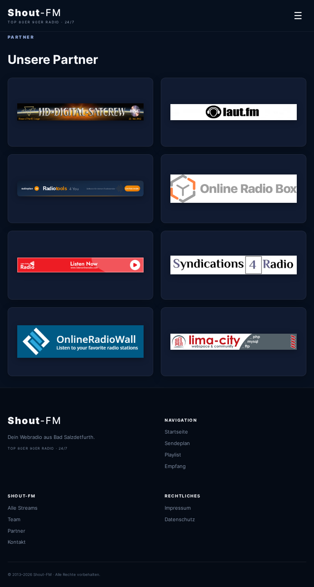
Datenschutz (180, 519)
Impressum (178, 508)
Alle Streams (23, 508)
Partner (16, 531)
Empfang (175, 466)
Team (14, 519)
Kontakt (17, 542)
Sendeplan (177, 443)
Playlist (173, 455)
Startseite (176, 432)
